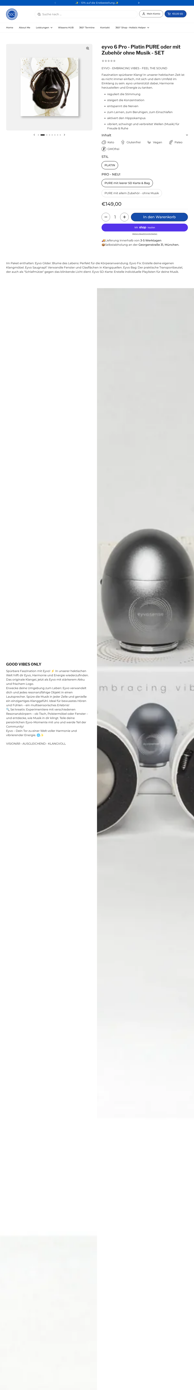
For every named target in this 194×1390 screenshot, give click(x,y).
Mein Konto (153, 13)
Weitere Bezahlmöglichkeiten (144, 234)
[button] (175, 13)
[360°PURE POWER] (11, 14)
